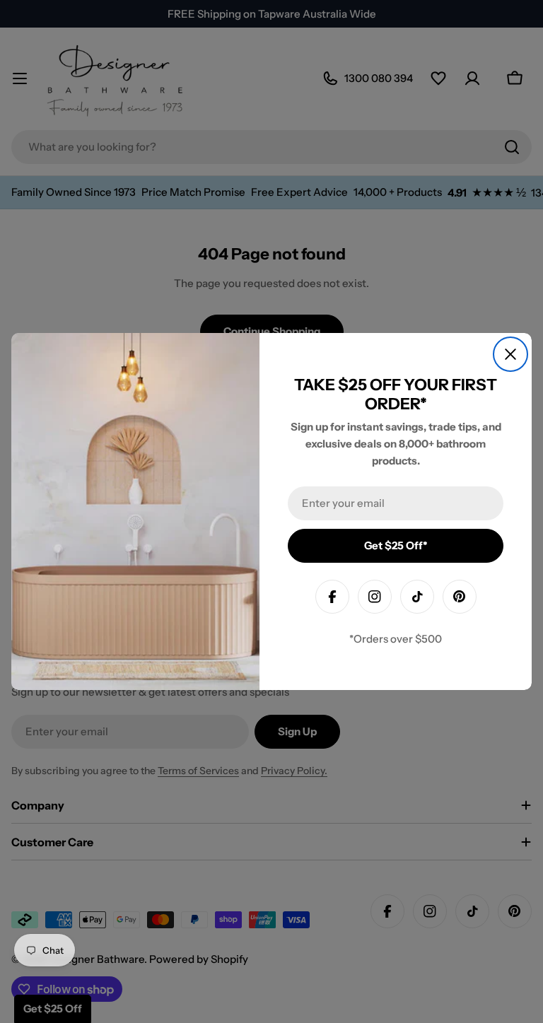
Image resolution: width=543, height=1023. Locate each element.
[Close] (510, 354)
